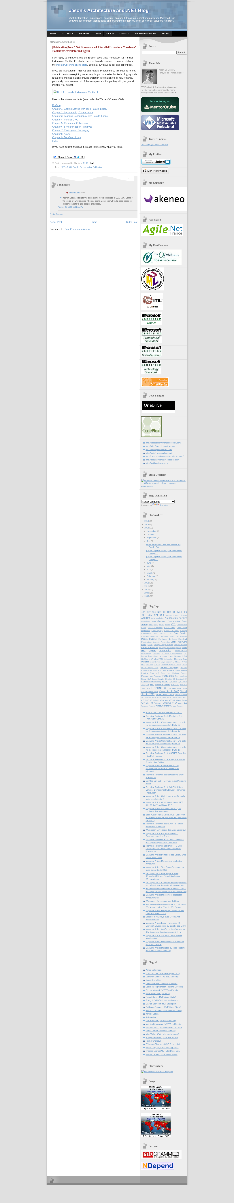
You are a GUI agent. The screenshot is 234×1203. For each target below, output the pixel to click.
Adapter (184, 615)
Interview (156, 653)
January (150, 579)
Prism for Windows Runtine (174, 673)
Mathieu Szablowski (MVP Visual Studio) (163, 1024)
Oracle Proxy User (149, 667)
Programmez (147, 676)
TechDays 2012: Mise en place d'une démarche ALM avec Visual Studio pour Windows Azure (163, 876)
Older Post (131, 222)
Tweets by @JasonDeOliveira (154, 144)
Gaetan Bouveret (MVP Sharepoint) (161, 1004)
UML (165, 688)
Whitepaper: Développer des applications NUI (166, 830)
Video (179, 688)
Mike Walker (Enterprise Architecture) (162, 1034)
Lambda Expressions (149, 656)
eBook (149, 642)
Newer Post (56, 222)
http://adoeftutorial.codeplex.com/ (160, 446)
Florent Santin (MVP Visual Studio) (161, 997)
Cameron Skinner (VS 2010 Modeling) (162, 977)
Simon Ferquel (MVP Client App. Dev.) (162, 1048)
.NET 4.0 (182, 612)
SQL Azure (173, 682)
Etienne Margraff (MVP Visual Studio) (162, 990)
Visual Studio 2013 (165, 694)
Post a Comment (57, 214)
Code (98, 34)
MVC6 (184, 662)
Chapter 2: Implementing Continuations (72, 112)
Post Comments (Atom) (77, 229)
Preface (56, 105)
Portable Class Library (177, 670)
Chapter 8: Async (61, 134)
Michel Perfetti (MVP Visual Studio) (161, 1031)
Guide (184, 648)
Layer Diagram (175, 656)
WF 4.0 (172, 700)
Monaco (178, 662)
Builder (167, 625)
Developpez (162, 639)
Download (182, 639)
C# (70, 167)
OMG (168, 665)
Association (145, 621)
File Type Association (167, 648)
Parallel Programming (82, 167)
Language (163, 656)
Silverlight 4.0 (170, 679)
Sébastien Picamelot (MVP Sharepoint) (163, 1044)
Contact (124, 34)
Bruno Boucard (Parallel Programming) (163, 973)
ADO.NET (145, 618)
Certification (182, 625)
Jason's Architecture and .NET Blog (109, 10)
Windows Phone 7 (148, 706)
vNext (180, 697)
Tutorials (67, 34)
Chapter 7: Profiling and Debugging (70, 130)
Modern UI (170, 662)
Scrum (154, 679)
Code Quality (157, 631)
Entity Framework (179, 642)
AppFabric (160, 618)
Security (160, 679)
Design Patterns (149, 639)
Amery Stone (74, 193)
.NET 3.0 (161, 612)
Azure (144, 624)
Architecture (171, 618)
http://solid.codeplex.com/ (157, 463)
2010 (146, 589)
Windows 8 (168, 703)
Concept (183, 631)
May (149, 566)
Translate (164, 505)
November (151, 531)
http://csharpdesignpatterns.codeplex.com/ (165, 456)
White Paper (181, 700)
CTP (170, 633)
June (149, 563)
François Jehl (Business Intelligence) (162, 1000)
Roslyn (144, 679)
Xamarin (180, 706)
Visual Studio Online (169, 697)
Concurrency (146, 633)
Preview (144, 673)
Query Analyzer (181, 676)
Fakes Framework (149, 647)
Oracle (184, 665)
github (178, 648)
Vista (185, 688)
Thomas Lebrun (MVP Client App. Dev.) (163, 1051)
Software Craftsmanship (151, 682)
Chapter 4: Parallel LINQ (65, 119)
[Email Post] (91, 163)
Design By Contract (178, 636)
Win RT (149, 703)
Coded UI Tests (171, 631)
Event (143, 644)
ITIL (185, 653)
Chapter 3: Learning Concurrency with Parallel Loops (80, 116)
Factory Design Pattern (163, 645)
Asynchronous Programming (166, 621)
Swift (147, 685)
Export (150, 645)
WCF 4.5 (148, 700)
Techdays (159, 685)
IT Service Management (172, 653)
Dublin (144, 642)
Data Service (180, 633)
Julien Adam (151, 1017)
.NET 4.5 (64, 167)
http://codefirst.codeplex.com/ (159, 453)
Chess (143, 628)
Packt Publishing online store (71, 64)
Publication (97, 167)
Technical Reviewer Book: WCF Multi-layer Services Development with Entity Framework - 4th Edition (166, 790)
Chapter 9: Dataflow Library (66, 137)
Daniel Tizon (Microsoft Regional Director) (164, 987)
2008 (146, 596)
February (151, 576)
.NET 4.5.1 (159, 615)
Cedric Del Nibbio (153, 980)
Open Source (176, 665)
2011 (146, 586)
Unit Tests (172, 688)
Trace (148, 688)
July (148, 541)
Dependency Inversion (159, 636)
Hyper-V (152, 650)
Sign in (110, 34)
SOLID (165, 682)
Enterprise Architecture (161, 642)
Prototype (157, 676)
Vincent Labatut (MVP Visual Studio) (162, 1054)
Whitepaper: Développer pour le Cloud (162, 901)
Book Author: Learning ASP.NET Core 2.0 (164, 712)
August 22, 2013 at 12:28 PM (70, 207)
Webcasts (164, 700)
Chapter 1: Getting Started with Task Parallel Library (79, 108)
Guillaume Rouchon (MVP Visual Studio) (163, 1007)
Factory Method (180, 645)
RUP (149, 679)
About (165, 34)
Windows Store (162, 706)
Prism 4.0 (154, 673)
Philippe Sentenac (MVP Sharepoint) (162, 1037)
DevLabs (173, 639)
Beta (151, 625)
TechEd (166, 684)
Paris (155, 670)
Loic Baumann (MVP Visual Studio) (161, 1020)
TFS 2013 (175, 685)
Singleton (179, 679)
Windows (157, 703)
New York (149, 665)
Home (53, 34)
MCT (151, 659)
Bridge (156, 625)
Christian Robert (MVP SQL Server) (162, 983)
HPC (143, 650)
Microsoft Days (180, 659)
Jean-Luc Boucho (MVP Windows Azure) (164, 1010)
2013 (146, 528)
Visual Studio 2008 (149, 691)
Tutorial (156, 688)
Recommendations (145, 34)
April (148, 569)
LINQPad (144, 659)
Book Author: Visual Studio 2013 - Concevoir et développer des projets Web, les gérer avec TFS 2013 (166, 817)
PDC (160, 670)
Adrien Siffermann (153, 970)
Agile (153, 618)
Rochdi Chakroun (153, 1041)
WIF (143, 703)
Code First (169, 627)
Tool (143, 688)
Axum (184, 621)
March (149, 573)
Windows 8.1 (181, 703)
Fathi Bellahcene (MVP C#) (158, 993)
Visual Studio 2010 (169, 691)
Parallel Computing (169, 667)
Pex (164, 670)
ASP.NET (183, 618)
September (151, 538)
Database (145, 636)
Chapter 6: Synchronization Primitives (72, 126)
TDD (152, 684)
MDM (160, 659)
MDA (156, 659)
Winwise (172, 706)
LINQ (184, 656)
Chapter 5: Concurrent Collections (70, 123)
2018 (146, 521)
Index (55, 141)
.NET (143, 612)
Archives (84, 34)
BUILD (161, 625)
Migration (145, 662)
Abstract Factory (173, 615)
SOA (185, 679)
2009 (146, 593)
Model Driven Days (157, 662)
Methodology (168, 659)
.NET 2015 (151, 612)
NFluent (157, 665)
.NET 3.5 (171, 612)
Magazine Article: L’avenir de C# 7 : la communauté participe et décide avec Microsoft (162, 768)
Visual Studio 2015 (153, 697)
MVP (143, 665)
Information (165, 650)
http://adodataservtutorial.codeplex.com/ (163, 443)
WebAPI (156, 700)
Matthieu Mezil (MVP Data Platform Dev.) (164, 1027)
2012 (146, 583)
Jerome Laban (152, 1014)
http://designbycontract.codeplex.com (162, 460)
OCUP (163, 665)
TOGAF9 (183, 685)
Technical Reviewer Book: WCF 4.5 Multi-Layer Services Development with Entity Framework (164, 849)
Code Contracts (155, 628)
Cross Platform (159, 633)
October (150, 534)
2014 (146, 524)
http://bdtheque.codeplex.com (159, 449)
